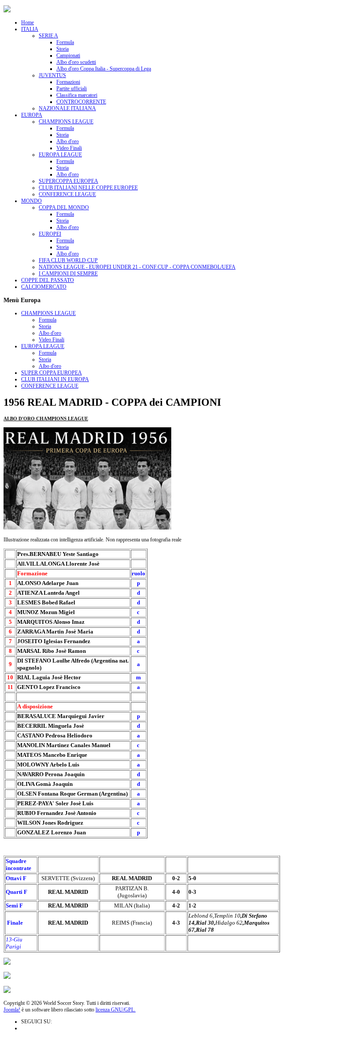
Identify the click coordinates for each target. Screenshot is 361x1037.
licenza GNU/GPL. (116, 1010)
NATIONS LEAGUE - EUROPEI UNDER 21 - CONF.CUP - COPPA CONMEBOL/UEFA (137, 267)
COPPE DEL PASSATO (47, 280)
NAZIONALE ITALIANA (67, 108)
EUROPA (31, 115)
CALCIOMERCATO (43, 287)
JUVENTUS (52, 75)
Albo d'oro (67, 141)
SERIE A (48, 36)
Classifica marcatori (76, 95)
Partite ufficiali (71, 88)
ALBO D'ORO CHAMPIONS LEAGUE (46, 418)
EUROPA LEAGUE (60, 155)
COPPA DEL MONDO (64, 207)
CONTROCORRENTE (81, 102)
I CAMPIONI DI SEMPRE (68, 273)
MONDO (31, 201)
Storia (62, 49)
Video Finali (69, 148)
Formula (65, 42)
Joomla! (12, 1010)
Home (27, 22)
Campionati (68, 55)
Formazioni (68, 82)
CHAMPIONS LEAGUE (66, 122)
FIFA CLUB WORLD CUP (68, 260)
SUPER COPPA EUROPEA (51, 373)
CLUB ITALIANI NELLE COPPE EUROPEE (88, 188)
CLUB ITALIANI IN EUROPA (55, 379)
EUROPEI (50, 234)
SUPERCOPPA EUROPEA (68, 181)
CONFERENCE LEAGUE (67, 194)
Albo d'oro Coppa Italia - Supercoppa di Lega (103, 69)
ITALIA (29, 29)
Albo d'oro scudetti (76, 62)
